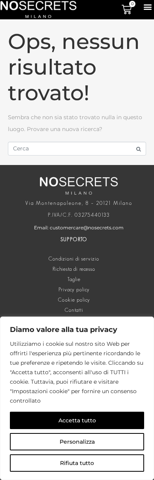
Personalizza (77, 441)
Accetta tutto (77, 420)
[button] (147, 6)
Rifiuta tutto (77, 463)
